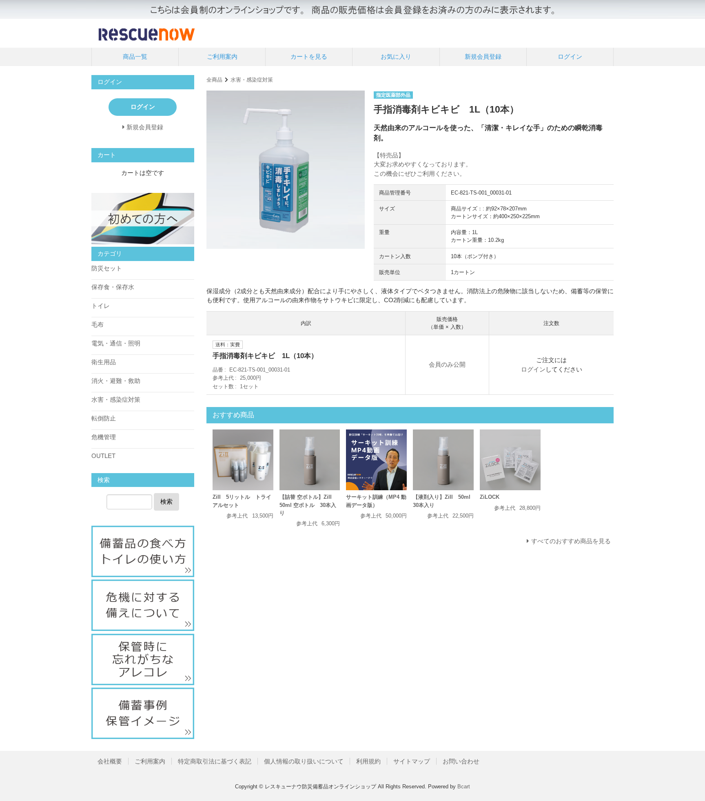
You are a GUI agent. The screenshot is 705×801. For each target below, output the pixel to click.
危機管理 (103, 437)
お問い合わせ (461, 761)
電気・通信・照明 (115, 343)
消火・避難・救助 (115, 380)
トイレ (100, 305)
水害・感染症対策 (252, 80)
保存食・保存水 (112, 286)
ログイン (570, 56)
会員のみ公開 (447, 364)
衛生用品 (103, 361)
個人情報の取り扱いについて (304, 761)
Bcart (463, 786)
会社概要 (110, 761)
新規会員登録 (483, 56)
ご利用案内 (222, 56)
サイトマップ (411, 761)
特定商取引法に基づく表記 (214, 761)
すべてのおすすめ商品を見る (571, 541)
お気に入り (396, 56)
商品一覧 (135, 56)
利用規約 (368, 761)
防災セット (106, 268)
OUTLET (103, 455)
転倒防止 (103, 418)
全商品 (214, 80)
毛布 (97, 324)
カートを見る (308, 56)
